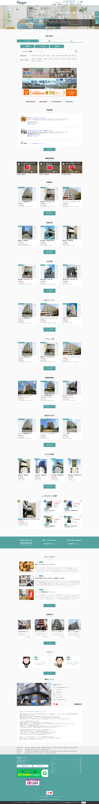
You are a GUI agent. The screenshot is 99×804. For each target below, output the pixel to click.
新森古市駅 (74, 55)
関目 (26, 749)
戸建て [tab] (49, 41)
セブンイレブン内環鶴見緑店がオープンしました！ (36, 143)
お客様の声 (72, 4)
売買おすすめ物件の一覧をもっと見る (49, 486)
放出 (34, 752)
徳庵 (55, 752)
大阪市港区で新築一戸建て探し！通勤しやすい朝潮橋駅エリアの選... (39, 130)
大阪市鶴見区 (39, 58)
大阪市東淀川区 (49, 747)
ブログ (52, 766)
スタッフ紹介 (65, 4)
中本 (49, 749)
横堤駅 (61, 55)
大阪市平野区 (74, 747)
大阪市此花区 (68, 58)
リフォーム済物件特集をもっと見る (49, 368)
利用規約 (46, 796)
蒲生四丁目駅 (38, 55)
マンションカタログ (40, 796)
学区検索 (54, 4)
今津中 (38, 749)
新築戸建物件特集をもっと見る (49, 252)
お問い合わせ (79, 4)
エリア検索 (42, 46)
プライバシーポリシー (53, 796)
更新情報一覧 (49, 149)
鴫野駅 (57, 55)
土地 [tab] (71, 41)
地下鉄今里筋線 (28, 751)
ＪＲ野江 (43, 752)
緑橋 (53, 752)
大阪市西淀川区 (39, 60)
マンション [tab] (28, 41)
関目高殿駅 (65, 55)
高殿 (31, 749)
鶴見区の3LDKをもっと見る (49, 445)
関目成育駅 (33, 55)
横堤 (47, 752)
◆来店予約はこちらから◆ (32, 136)
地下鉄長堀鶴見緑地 (35, 751)
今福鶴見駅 (48, 55)
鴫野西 (28, 749)
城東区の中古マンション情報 (32, 122)
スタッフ (52, 760)
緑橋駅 (69, 55)
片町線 (50, 751)
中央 (34, 749)
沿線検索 (27, 46)
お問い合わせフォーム (49, 543)
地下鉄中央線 (59, 751)
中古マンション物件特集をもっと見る (49, 329)
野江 (47, 749)
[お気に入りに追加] (34, 188)
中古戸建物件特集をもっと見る (49, 291)
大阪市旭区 (45, 58)
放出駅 (43, 55)
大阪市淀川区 (62, 58)
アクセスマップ (53, 769)
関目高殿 (50, 752)
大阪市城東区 (33, 58)
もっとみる (49, 643)
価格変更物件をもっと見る (49, 406)
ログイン (78, 2)
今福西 (42, 749)
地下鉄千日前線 (71, 751)
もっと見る (49, 605)
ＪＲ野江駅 (53, 55)
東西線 (75, 751)
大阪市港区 (55, 747)
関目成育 (26, 752)
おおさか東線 (41, 751)
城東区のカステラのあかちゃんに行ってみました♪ (36, 117)
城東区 (31, 124)
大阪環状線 (65, 751)
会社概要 (59, 4)
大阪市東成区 (50, 58)
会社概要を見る (78, 704)
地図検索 (57, 46)
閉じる (83, 802)
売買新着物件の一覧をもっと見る (49, 213)
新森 (45, 749)
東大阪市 (70, 747)
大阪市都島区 (56, 58)
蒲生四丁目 (31, 752)
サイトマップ (61, 796)
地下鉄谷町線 (54, 751)
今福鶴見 (37, 752)
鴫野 (40, 752)
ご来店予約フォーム (73, 543)
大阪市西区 (33, 60)
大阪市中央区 (74, 58)
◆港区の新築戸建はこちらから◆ (33, 134)
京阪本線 (46, 751)
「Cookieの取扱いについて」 (68, 802)
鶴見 (36, 749)
